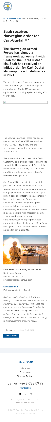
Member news (15, 18)
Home (5, 18)
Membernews (11, 336)
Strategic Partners (25, 376)
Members (25, 368)
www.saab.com (10, 286)
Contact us (25, 388)
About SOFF (25, 362)
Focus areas (25, 372)
